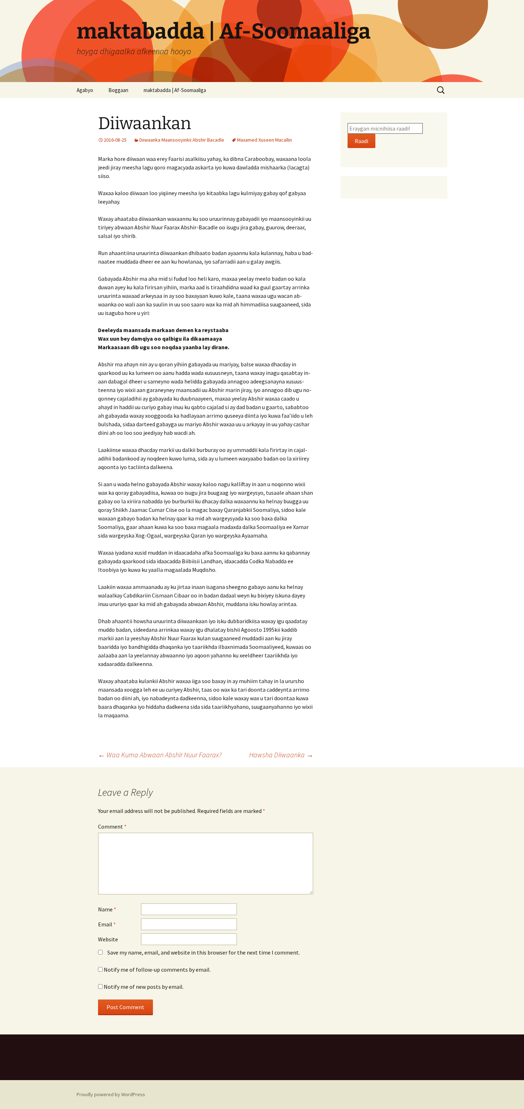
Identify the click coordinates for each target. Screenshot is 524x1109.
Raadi (361, 140)
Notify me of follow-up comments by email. (157, 969)
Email (107, 924)
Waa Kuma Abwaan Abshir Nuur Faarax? (160, 754)
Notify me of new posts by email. (144, 986)
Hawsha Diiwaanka (281, 754)
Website (108, 939)
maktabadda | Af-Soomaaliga (175, 90)
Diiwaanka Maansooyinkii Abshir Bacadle (181, 140)
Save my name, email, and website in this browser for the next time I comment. (203, 952)
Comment (112, 826)
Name (107, 909)
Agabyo (85, 90)
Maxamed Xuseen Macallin (264, 140)
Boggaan (118, 90)
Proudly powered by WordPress (111, 1094)
